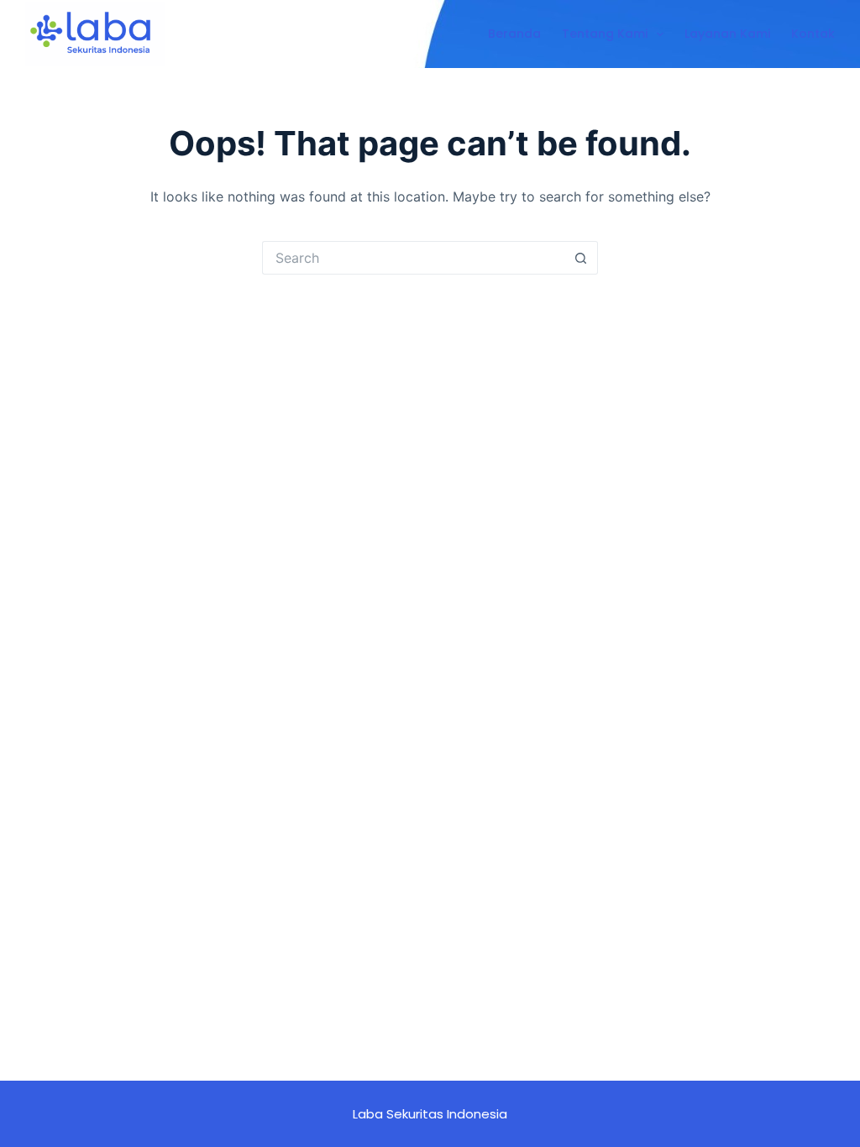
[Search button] (581, 258)
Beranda (514, 33)
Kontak (813, 33)
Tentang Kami (605, 33)
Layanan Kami (727, 33)
